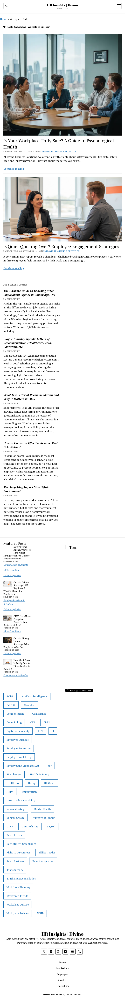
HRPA (10, 792)
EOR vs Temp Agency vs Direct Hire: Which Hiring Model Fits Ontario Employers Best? (17, 552)
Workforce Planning (18, 887)
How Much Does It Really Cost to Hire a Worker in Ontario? (16, 665)
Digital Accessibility (18, 731)
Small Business (15, 861)
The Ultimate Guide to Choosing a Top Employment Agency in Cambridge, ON (29, 293)
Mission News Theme (52, 994)
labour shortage (16, 809)
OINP (10, 826)
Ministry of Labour (44, 818)
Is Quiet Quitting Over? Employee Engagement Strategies (61, 246)
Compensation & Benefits (15, 564)
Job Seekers (62, 968)
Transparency (15, 870)
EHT (40, 731)
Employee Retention (19, 748)
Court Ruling (14, 722)
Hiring (31, 783)
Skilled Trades (47, 852)
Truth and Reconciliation (21, 878)
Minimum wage (15, 818)
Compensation (15, 713)
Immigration (29, 792)
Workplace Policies (18, 913)
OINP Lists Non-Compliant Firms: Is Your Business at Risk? (17, 621)
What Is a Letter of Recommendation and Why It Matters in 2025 (31, 397)
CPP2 (46, 722)
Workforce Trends (17, 896)
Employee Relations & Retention (59, 151)
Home (3, 19)
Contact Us (62, 986)
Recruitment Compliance (21, 844)
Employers (62, 974)
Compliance (39, 713)
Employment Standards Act (23, 766)
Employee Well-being (19, 757)
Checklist (29, 705)
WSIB (40, 913)
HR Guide (49, 783)
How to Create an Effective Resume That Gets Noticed (30, 445)
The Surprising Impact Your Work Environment (26, 489)
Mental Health (42, 809)
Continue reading (13, 168)
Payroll (51, 826)
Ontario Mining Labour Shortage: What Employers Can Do (16, 643)
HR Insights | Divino (62, 5)
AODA (10, 696)
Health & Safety (39, 774)
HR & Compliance (12, 570)
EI (53, 731)
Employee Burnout (18, 739)
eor (50, 766)
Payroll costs (14, 835)
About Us (62, 980)
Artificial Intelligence (34, 696)
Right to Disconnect (18, 852)
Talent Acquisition (12, 575)
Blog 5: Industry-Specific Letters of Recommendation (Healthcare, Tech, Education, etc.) (27, 343)
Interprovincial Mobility (21, 800)
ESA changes (14, 774)
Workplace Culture (18, 904)
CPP (32, 722)
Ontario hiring (29, 826)
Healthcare (13, 783)
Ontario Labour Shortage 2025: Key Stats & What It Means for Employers (16, 588)
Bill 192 (11, 705)
